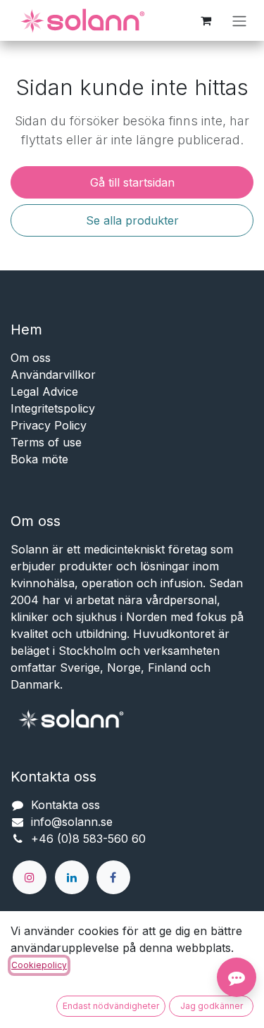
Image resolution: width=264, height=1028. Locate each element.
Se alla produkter (132, 220)
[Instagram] (29, 877)
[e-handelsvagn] (205, 20)
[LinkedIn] (72, 877)
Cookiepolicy (39, 965)
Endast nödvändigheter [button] (111, 1006)
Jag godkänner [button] (211, 1006)
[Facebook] (113, 877)
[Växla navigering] (239, 20)
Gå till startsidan (132, 182)
